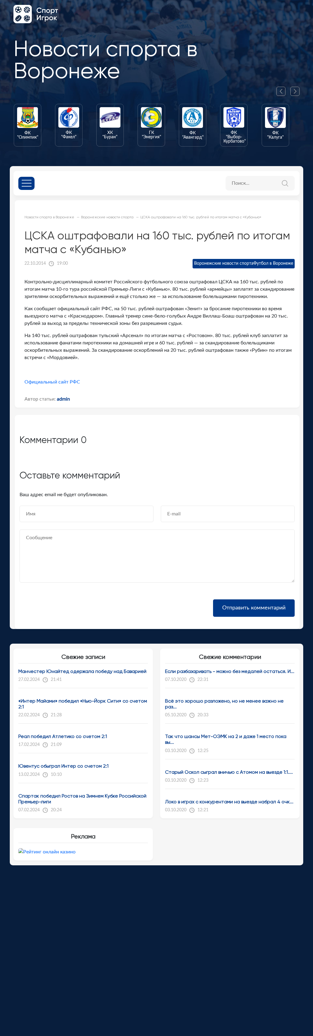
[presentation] (283, 91)
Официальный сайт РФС (52, 382)
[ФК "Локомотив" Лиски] (281, 125)
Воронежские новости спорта (223, 263)
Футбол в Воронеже (273, 263)
